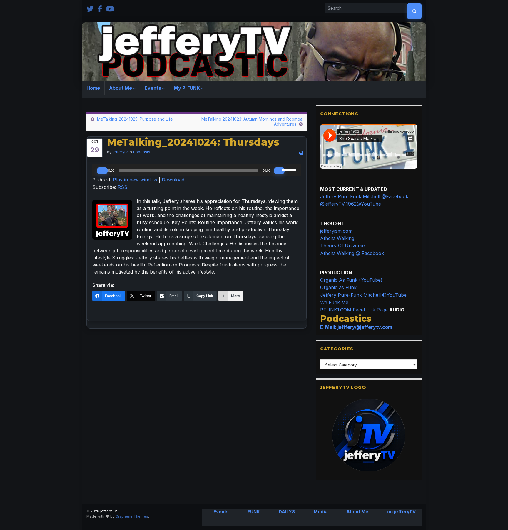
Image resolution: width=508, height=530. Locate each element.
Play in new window (135, 180)
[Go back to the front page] (254, 51)
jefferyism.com (336, 231)
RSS (122, 187)
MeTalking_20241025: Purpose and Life (135, 118)
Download (173, 180)
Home (93, 88)
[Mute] (279, 170)
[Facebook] (100, 8)
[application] (196, 170)
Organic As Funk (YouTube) (351, 280)
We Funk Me (334, 302)
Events (153, 88)
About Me (121, 88)
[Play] (102, 170)
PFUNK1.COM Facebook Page (354, 310)
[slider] (290, 169)
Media (320, 511)
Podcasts (141, 151)
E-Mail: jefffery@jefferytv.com (356, 327)
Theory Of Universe (342, 246)
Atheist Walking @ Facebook (352, 253)
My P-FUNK (187, 88)
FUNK (254, 511)
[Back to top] (494, 516)
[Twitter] (89, 8)
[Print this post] (301, 153)
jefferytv (120, 151)
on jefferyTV (401, 511)
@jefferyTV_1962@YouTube (350, 204)
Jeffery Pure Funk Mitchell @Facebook (364, 196)
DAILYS (287, 511)
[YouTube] (110, 8)
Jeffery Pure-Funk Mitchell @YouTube (363, 295)
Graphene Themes (132, 516)
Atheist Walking (337, 238)
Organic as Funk (338, 287)
